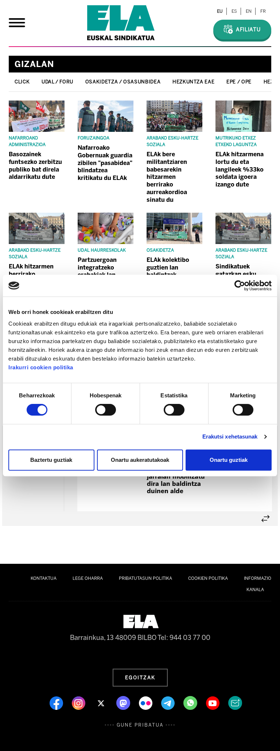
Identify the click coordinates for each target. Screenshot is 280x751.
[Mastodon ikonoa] (124, 703)
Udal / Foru (57, 81)
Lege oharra (88, 578)
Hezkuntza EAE (193, 81)
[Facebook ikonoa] (57, 703)
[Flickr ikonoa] (146, 703)
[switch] (105, 410)
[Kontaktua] (235, 703)
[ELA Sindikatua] (121, 23)
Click (22, 81)
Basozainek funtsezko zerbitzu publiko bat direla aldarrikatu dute (35, 165)
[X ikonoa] (101, 703)
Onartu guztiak (229, 460)
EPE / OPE (239, 81)
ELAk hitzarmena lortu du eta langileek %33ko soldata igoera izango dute (239, 169)
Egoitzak (140, 677)
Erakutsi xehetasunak (230, 436)
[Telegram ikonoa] (169, 703)
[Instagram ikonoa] (79, 703)
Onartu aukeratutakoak (140, 460)
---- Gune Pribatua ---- (140, 725)
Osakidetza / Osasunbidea (122, 81)
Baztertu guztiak (51, 460)
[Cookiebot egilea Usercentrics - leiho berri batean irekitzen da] (240, 285)
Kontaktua (44, 578)
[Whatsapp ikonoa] (191, 703)
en (249, 11)
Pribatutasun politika (145, 578)
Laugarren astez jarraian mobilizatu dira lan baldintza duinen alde (176, 480)
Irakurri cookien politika (40, 367)
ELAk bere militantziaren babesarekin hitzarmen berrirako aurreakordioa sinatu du (167, 177)
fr (263, 11)
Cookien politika (208, 578)
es (234, 11)
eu (220, 11)
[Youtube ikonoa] (213, 703)
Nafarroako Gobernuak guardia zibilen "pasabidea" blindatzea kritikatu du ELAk (105, 162)
